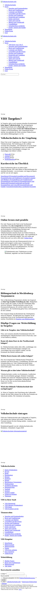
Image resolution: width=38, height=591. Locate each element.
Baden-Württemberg (11, 470)
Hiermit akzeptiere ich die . (19, 578)
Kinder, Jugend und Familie (17, 27)
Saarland (7, 489)
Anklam (7, 156)
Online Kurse (9, 31)
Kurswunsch (5, 576)
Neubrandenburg (10, 159)
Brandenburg (9, 475)
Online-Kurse (28, 238)
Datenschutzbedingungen (27, 578)
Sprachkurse (8, 29)
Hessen (7, 480)
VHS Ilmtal (8, 507)
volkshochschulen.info (14, 582)
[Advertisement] (19, 94)
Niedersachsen (9, 484)
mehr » (20, 589)
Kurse (6, 6)
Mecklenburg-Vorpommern (13, 482)
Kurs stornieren (9, 552)
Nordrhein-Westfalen (11, 485)
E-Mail (3, 574)
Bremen (7, 477)
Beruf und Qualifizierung (16, 10)
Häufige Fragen (9, 561)
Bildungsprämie (9, 546)
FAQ (6, 33)
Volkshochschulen (10, 5)
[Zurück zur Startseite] (8, 1)
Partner (7, 548)
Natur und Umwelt (14, 20)
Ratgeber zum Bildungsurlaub (25, 319)
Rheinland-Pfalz (10, 487)
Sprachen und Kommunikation (18, 8)
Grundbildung (13, 24)
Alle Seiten (8, 566)
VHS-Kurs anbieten (11, 550)
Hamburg (8, 478)
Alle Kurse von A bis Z (16, 44)
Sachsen (7, 491)
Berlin (6, 473)
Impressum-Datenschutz (29, 582)
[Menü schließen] (1, 38)
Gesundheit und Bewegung (17, 13)
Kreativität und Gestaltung (17, 17)
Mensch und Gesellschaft (16, 22)
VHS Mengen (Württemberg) (14, 505)
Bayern (7, 471)
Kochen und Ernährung (16, 15)
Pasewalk (8, 154)
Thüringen (8, 496)
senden (4, 580)
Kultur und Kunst (14, 19)
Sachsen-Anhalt (9, 492)
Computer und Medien (16, 12)
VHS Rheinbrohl (10, 503)
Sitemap (4, 583)
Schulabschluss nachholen (17, 26)
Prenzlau (7, 157)
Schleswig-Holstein (11, 494)
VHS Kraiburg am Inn (12, 509)
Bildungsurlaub (9, 545)
